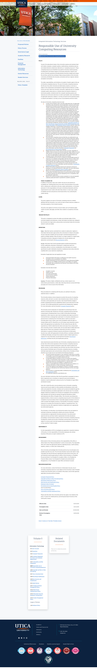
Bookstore (41, 644)
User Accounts (35, 548)
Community (65, 3)
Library (54, 0)
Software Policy (36, 605)
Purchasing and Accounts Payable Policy (50, 485)
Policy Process (22, 48)
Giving (70, 0)
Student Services (23, 77)
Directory (45, 0)
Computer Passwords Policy (47, 476)
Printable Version (57, 520)
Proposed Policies (23, 44)
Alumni (65, 0)
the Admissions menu (56, 5)
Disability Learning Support (53, 644)
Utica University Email (38, 574)
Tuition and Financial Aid (44, 3)
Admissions (56, 3)
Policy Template (22, 85)
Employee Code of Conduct (63, 125)
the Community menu (65, 5)
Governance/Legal (23, 52)
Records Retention (60, 240)
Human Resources (23, 73)
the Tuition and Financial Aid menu (44, 5)
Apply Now (75, 0)
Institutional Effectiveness (30, 644)
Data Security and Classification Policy (50, 482)
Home (40, 520)
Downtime (34, 551)
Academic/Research (24, 55)
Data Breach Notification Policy (48, 480)
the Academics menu (32, 5)
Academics (32, 3)
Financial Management (22, 63)
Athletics (73, 3)
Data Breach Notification (38, 576)
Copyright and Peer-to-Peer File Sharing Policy (52, 478)
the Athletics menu (73, 5)
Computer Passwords (69, 148)
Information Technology (21, 69)
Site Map (50, 520)
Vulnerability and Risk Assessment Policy (50, 491)
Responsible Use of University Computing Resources (52, 56)
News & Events (60, 0)
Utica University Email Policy (48, 489)
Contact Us (45, 520)
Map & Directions (64, 626)
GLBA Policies (35, 583)
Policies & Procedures (23, 40)
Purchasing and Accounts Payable (54, 149)
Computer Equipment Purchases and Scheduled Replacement (36, 558)
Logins (40, 0)
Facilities (20, 59)
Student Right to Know (68, 644)
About (50, 0)
